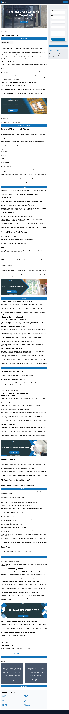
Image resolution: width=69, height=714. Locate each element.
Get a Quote (23, 21)
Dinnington (7, 653)
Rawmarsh (4, 701)
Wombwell (26, 695)
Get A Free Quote (24, 686)
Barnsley (26, 700)
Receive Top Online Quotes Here (24, 656)
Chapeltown (4, 703)
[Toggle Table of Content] (11, 42)
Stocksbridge (26, 697)
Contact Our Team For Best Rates (24, 125)
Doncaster (26, 696)
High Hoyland (27, 705)
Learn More (24, 298)
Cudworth (26, 701)
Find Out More (24, 488)
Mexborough (4, 705)
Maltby (3, 700)
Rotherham (12, 653)
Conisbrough (4, 704)
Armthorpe (26, 703)
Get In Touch (58, 46)
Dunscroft (26, 706)
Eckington (2, 653)
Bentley (25, 699)
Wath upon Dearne (5, 706)
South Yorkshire (21, 653)
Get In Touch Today (23, 38)
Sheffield (16, 653)
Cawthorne (26, 704)
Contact (65, 1)
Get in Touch (24, 187)
